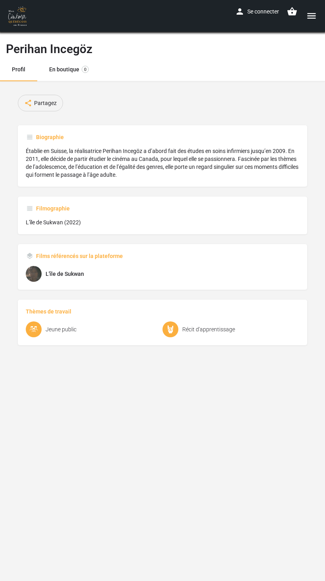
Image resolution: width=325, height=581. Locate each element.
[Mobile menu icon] (311, 15)
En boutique (67, 69)
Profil (18, 69)
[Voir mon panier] (292, 11)
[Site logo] (18, 16)
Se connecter (263, 11)
